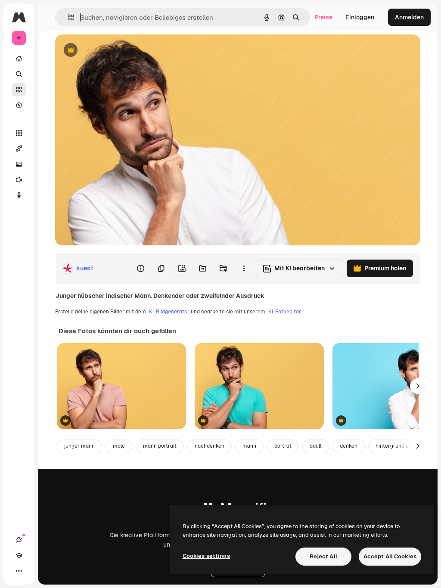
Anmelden (409, 17)
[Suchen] (19, 74)
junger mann (79, 446)
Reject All (323, 556)
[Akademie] (19, 555)
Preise (323, 17)
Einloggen (359, 17)
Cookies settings (206, 556)
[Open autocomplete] (67, 17)
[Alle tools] (19, 133)
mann (249, 446)
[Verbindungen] (19, 540)
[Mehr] (19, 571)
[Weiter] (417, 386)
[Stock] (19, 89)
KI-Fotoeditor (284, 311)
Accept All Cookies (389, 556)
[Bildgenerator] (19, 164)
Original (110, 50)
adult (316, 446)
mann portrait (160, 446)
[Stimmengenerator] (19, 195)
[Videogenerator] (19, 179)
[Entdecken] (19, 105)
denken (348, 446)
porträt (283, 446)
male (119, 446)
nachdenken (209, 446)
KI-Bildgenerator (169, 311)
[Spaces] (19, 148)
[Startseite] (19, 58)
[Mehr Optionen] (243, 268)
